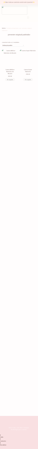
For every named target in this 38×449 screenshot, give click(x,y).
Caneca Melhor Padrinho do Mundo (9, 71)
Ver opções (10, 79)
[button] (11, 17)
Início (4, 28)
